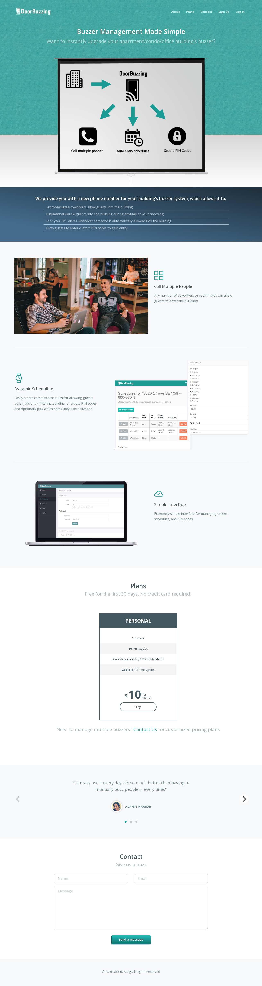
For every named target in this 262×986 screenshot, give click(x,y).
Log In (240, 12)
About (175, 12)
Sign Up (223, 12)
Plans (190, 12)
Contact (206, 12)
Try (138, 707)
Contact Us (145, 729)
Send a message (131, 939)
